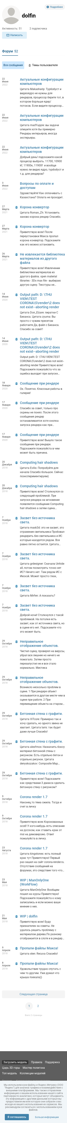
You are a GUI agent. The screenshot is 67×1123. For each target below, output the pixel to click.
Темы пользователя (45, 65)
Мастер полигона (34, 1067)
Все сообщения (13, 65)
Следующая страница (34, 994)
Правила (36, 1062)
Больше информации (47, 1117)
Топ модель (9, 1073)
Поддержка (52, 1062)
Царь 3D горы (11, 1067)
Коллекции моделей (32, 1073)
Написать (16, 35)
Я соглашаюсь (17, 1117)
